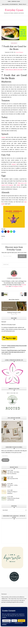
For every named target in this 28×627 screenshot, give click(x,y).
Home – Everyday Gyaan (14, 1)
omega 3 (14, 164)
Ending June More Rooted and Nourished (13, 499)
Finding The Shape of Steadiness (12, 492)
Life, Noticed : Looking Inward (12, 486)
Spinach (3, 137)
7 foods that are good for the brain (14, 69)
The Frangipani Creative (16, 286)
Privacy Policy (22, 4)
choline (18, 185)
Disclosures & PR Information (10, 4)
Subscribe (22, 256)
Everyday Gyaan (14, 9)
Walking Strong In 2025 (14, 312)
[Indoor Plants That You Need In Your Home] (4, 294)
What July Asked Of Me (12, 478)
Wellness (14, 43)
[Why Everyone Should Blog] (23, 294)
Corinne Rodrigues (19, 52)
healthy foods (5, 264)
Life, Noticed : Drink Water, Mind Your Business (13, 472)
